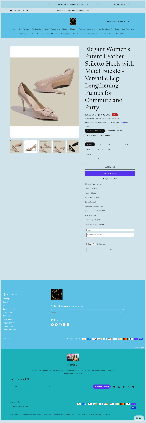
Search (5, 302)
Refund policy (47, 414)
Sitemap (6, 299)
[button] (12, 21)
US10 (127, 144)
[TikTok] (68, 324)
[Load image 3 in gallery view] (44, 146)
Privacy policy (8, 326)
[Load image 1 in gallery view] (16, 146)
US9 (99, 144)
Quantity (88, 154)
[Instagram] (60, 324)
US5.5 (89, 144)
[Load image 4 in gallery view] (58, 146)
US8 (110, 149)
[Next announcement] (97, 5)
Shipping (99, 118)
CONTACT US (8, 312)
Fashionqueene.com (21, 414)
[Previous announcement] (48, 5)
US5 (117, 144)
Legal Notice (8, 319)
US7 (108, 144)
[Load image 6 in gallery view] (72, 146)
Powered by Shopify (34, 414)
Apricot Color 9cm (115, 131)
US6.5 (100, 149)
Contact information (95, 414)
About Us (6, 316)
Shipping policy (9, 323)
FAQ (4, 305)
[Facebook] (52, 324)
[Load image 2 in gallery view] (30, 146)
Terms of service (70, 414)
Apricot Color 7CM (94, 131)
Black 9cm (105, 135)
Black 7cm (91, 135)
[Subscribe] (48, 386)
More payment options (110, 179)
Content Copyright (10, 309)
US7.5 (89, 149)
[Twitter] (56, 324)
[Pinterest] (64, 324)
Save (110, 249)
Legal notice (107, 414)
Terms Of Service (9, 330)
